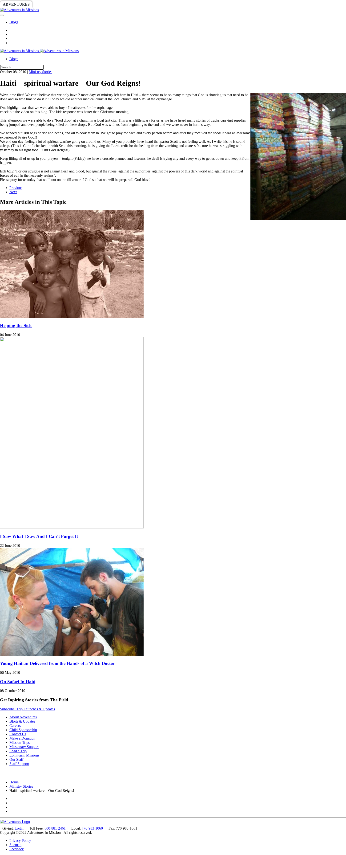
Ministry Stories (40, 72)
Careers (15, 726)
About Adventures (23, 717)
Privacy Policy (20, 841)
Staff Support (19, 764)
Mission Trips (19, 742)
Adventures (16, 4)
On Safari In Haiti (17, 681)
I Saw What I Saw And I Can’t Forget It (39, 536)
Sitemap (15, 845)
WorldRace (49, 4)
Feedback (16, 849)
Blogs (13, 22)
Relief (141, 4)
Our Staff (16, 759)
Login (19, 828)
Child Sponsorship (23, 730)
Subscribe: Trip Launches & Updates (27, 709)
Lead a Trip (18, 751)
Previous (15, 188)
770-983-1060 (92, 828)
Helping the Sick (16, 325)
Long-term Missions (24, 755)
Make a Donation (22, 738)
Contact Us (17, 734)
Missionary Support (24, 747)
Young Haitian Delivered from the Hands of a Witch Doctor (57, 663)
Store (182, 4)
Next (13, 192)
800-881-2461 (55, 828)
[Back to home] (19, 10)
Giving (162, 4)
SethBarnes (82, 4)
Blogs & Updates (22, 721)
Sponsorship (114, 4)
